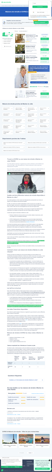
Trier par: (16, 31)
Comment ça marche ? (30, 463)
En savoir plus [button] (44, 41)
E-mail (34, 3)
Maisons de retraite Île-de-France (17, 5)
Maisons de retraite (8, 5)
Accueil (3, 5)
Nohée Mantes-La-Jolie (11, 414)
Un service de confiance (31, 464)
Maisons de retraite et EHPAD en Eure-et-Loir (37, 147)
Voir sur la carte (7, 34)
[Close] (49, 460)
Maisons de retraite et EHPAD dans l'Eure (11, 150)
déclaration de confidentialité (42, 17)
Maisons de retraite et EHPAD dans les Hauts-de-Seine (12, 143)
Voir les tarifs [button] (44, 38)
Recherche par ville (8, 46)
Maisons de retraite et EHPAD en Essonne (11, 147)
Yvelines (18, 414)
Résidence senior (7, 43)
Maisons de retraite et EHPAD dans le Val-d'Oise (37, 142)
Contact (28, 465)
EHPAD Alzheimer (7, 41)
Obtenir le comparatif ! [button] (40, 22)
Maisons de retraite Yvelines (28, 5)
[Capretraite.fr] (6, 2)
